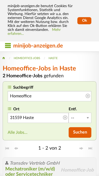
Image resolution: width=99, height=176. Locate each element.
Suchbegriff (23, 87)
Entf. (73, 109)
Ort (16, 109)
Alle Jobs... (17, 132)
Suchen (80, 132)
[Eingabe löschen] (88, 96)
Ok (84, 20)
